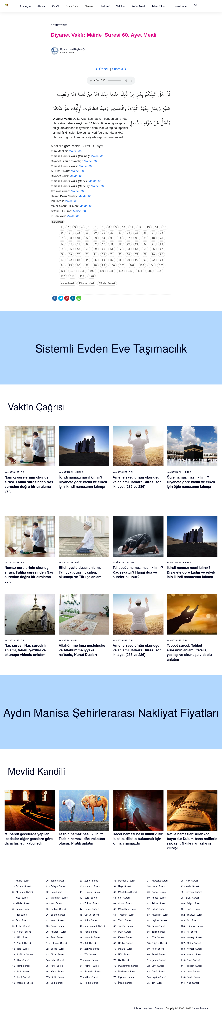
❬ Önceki (102, 69)
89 (128, 259)
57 (78, 249)
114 (140, 271)
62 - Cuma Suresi (122, 903)
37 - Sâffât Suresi (55, 977)
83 (78, 259)
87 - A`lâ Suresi (155, 937)
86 (103, 259)
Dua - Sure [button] (72, 6)
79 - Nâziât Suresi (156, 892)
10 (123, 227)
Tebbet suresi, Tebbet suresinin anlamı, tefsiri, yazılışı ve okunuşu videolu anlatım (189, 652)
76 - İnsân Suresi (122, 982)
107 (72, 271)
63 (128, 249)
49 (120, 243)
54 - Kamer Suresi (89, 965)
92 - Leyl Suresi (155, 965)
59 (95, 249)
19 (86, 232)
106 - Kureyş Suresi (191, 937)
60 (103, 249)
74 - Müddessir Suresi (124, 971)
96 (78, 265)
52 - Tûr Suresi (88, 954)
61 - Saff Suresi (121, 897)
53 (153, 243)
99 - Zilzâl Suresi (190, 897)
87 (111, 259)
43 (70, 243)
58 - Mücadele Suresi (124, 880)
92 (153, 259)
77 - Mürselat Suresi (157, 880)
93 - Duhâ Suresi (156, 971)
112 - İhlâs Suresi (190, 971)
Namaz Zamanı (200, 1008)
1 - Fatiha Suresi (21, 880)
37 (128, 238)
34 (103, 238)
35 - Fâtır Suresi (54, 965)
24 (128, 232)
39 (145, 238)
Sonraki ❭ (119, 69)
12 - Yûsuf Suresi (21, 943)
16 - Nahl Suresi (21, 965)
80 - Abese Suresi (156, 897)
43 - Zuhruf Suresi (89, 903)
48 (111, 243)
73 (103, 254)
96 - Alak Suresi (189, 880)
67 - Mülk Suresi (122, 931)
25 (136, 232)
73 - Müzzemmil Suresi (125, 965)
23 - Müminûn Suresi (57, 897)
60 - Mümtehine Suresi (125, 892)
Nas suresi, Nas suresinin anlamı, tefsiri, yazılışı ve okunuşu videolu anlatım (26, 650)
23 (120, 232)
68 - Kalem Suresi (122, 937)
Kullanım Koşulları (142, 1008)
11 (131, 227)
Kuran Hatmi (180, 6)
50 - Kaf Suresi (88, 943)
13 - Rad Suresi (20, 948)
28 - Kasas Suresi (55, 926)
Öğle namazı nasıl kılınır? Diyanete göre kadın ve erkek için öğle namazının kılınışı (191, 481)
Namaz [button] (89, 6)
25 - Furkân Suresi (56, 909)
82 (70, 259)
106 (63, 271)
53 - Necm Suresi (89, 960)
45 (86, 243)
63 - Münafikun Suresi (124, 909)
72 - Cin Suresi (121, 960)
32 (86, 238)
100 (112, 265)
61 (111, 249)
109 (92, 271)
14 (156, 227)
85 (95, 259)
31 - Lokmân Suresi (56, 943)
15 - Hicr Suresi (20, 960)
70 (78, 254)
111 (111, 271)
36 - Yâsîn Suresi (55, 971)
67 (161, 249)
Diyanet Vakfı (59, 25)
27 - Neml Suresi (55, 920)
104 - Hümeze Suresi (192, 926)
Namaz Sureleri (15, 472)
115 (149, 271)
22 (111, 232)
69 (70, 254)
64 (136, 249)
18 (78, 232)
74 (111, 254)
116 (159, 271)
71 (86, 254)
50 (128, 243)
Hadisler (105, 6)
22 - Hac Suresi (54, 892)
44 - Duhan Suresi (89, 909)
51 (136, 243)
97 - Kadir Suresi (190, 886)
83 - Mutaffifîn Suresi (158, 914)
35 (111, 238)
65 (145, 249)
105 (161, 265)
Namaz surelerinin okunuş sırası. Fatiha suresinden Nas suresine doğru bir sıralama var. (29, 484)
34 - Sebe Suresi (55, 960)
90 (136, 259)
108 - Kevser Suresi (191, 948)
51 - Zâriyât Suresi (89, 948)
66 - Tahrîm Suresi (123, 926)
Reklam (159, 1008)
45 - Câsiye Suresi (89, 914)
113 (130, 271)
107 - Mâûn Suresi (191, 943)
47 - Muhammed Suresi (92, 926)
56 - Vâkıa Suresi (89, 977)
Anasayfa (25, 6)
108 (82, 271)
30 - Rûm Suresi (54, 937)
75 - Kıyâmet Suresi (123, 977)
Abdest (41, 6)
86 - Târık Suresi (156, 931)
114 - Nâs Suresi (190, 982)
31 (78, 238)
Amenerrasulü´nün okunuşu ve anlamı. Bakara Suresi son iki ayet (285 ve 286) (137, 481)
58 (86, 249)
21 (103, 232)
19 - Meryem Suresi (22, 982)
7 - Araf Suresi (19, 914)
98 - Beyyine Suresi (191, 892)
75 (120, 254)
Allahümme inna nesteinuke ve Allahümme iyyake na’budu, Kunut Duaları (82, 650)
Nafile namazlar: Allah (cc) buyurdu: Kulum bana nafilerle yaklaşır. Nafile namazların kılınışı (192, 840)
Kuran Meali (138, 6)
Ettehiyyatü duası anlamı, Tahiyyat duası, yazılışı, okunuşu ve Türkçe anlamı (81, 572)
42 (62, 243)
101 (122, 265)
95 (70, 265)
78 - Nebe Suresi (156, 886)
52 (145, 243)
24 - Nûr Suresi (54, 903)
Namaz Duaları (68, 640)
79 (153, 254)
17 (70, 232)
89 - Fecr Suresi (155, 948)
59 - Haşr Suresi (122, 886)
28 (161, 232)
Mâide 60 (75, 151)
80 (161, 254)
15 (164, 227)
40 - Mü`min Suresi (90, 886)
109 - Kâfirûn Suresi (191, 954)
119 (82, 276)
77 (136, 254)
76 (128, 254)
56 (70, 249)
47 (103, 243)
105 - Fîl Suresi (189, 931)
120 (91, 276)
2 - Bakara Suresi (21, 886)
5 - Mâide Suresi (21, 903)
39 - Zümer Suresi (89, 880)
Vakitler (120, 6)
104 (151, 265)
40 (153, 238)
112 (121, 271)
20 (95, 232)
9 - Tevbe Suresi (21, 926)
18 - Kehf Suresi (21, 977)
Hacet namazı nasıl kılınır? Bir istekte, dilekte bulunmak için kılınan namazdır (138, 838)
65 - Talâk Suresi (122, 920)
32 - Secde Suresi (55, 948)
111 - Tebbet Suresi (191, 965)
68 (62, 254)
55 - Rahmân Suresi (90, 971)
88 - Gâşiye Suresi (157, 943)
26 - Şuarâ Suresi (55, 914)
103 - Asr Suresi (189, 920)
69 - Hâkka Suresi (122, 943)
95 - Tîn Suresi (155, 982)
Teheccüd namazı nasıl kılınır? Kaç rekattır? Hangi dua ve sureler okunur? (138, 572)
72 (95, 254)
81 (62, 259)
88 (120, 259)
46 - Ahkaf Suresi (89, 920)
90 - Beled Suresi (156, 954)
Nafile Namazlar (123, 562)
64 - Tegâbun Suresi (124, 914)
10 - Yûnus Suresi (21, 931)
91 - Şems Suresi (156, 960)
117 (63, 276)
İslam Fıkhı (158, 6)
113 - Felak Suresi (190, 977)
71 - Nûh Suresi (121, 954)
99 (103, 265)
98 (95, 265)
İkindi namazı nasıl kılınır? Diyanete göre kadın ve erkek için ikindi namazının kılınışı (83, 481)
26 (145, 232)
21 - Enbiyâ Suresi (55, 886)
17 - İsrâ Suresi (20, 971)
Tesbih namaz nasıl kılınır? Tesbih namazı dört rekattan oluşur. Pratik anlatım (82, 838)
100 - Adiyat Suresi (191, 903)
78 (145, 254)
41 (161, 238)
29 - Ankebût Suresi (56, 931)
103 (142, 265)
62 (120, 249)
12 (139, 227)
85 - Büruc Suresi (156, 926)
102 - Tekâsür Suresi (192, 914)
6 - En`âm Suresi (21, 909)
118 (72, 276)
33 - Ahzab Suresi (55, 954)
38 (136, 238)
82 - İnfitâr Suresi (156, 909)
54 (161, 243)
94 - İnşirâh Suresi (156, 977)
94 (62, 265)
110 (102, 271)
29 (62, 238)
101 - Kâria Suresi (190, 909)
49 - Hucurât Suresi (90, 937)
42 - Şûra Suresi (88, 897)
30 (70, 238)
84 (86, 259)
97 (86, 265)
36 (120, 238)
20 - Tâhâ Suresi (55, 880)
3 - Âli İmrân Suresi (22, 892)
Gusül (55, 6)
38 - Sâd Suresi (54, 982)
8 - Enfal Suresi (20, 920)
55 (62, 249)
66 (153, 249)
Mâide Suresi (107, 283)
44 (78, 243)
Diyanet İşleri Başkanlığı (72, 49)
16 (62, 232)
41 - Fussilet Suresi (90, 892)
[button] (25, 6)
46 (95, 243)
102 (132, 265)
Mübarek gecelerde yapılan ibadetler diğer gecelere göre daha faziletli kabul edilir (29, 838)
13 (148, 227)
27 (153, 232)
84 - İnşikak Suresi (157, 920)
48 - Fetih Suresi (89, 931)
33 (95, 238)
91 (145, 259)
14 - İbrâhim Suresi (22, 954)
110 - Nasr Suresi (190, 960)
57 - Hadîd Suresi (89, 982)
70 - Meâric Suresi (123, 948)
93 (161, 259)
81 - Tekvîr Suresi (156, 903)
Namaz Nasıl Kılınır (71, 472)
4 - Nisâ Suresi (20, 897)
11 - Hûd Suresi (20, 937)
